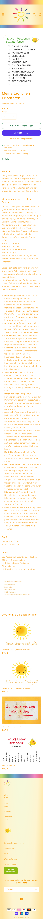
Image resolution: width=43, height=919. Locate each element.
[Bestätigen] (36, 889)
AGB (6, 854)
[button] (3, 14)
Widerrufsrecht (7, 859)
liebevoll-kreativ (24, 917)
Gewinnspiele (7, 864)
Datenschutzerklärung (7, 843)
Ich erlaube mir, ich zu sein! (12, 727)
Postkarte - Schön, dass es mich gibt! (16, 649)
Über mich (6, 796)
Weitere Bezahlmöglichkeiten (21, 139)
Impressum (7, 848)
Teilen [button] (7, 159)
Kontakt (7, 811)
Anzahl (5, 112)
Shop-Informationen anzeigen (17, 153)
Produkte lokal (7, 818)
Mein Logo (6, 804)
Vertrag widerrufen (10, 870)
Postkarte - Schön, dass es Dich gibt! (16, 688)
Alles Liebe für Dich (9, 765)
